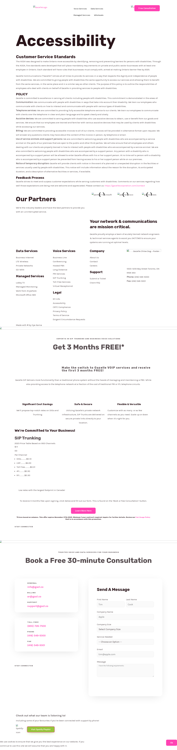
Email (100, 649)
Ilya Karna (37, 325)
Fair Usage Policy (143, 517)
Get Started (24, 483)
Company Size (104, 624)
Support (96, 272)
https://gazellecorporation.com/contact (125, 185)
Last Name (131, 599)
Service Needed (104, 636)
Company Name (105, 612)
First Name (102, 599)
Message (101, 661)
